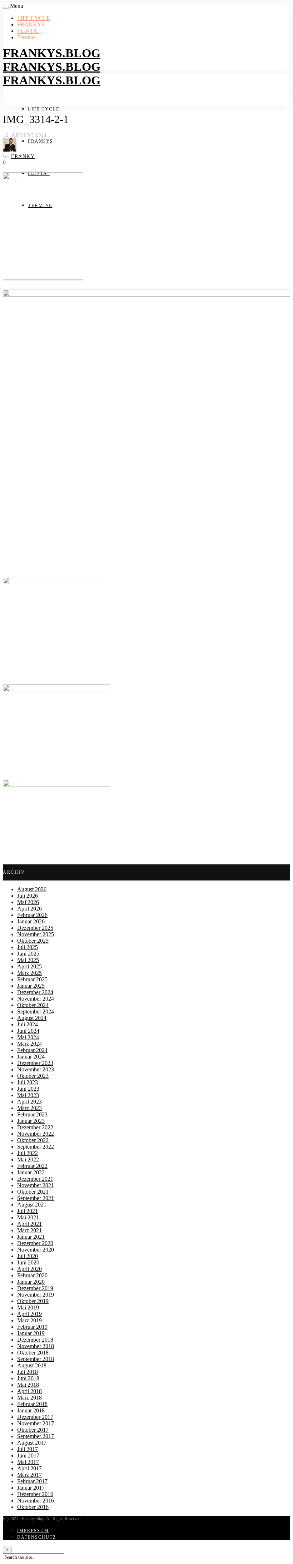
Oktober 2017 (33, 1430)
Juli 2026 (27, 896)
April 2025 (29, 966)
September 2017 (35, 1436)
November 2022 (35, 1134)
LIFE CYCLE (33, 18)
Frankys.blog (51, 53)
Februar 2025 (32, 979)
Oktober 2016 (33, 1507)
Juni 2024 (28, 1031)
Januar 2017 (31, 1488)
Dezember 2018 (35, 1340)
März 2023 (29, 1108)
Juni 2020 (28, 1262)
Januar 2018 (31, 1410)
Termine (26, 37)
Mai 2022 (28, 1159)
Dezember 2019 (35, 1288)
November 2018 (35, 1346)
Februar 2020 (32, 1275)
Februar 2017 (32, 1481)
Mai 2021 (28, 1217)
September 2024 (35, 1011)
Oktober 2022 (33, 1140)
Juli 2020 (27, 1256)
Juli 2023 (27, 1082)
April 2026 (29, 909)
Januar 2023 (31, 1121)
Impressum (33, 1530)
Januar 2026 (31, 921)
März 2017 (29, 1475)
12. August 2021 (25, 135)
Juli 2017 (27, 1449)
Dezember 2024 (35, 992)
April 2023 (29, 1102)
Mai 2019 (28, 1307)
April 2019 (29, 1314)
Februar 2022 (32, 1166)
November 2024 (35, 999)
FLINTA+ (29, 31)
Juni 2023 (28, 1089)
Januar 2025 (31, 986)
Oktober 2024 (33, 1005)
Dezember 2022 (35, 1127)
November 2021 (35, 1185)
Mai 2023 (28, 1095)
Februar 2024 (32, 1050)
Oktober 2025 (33, 941)
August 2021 (31, 1205)
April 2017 (29, 1468)
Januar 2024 (31, 1057)
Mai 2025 (28, 960)
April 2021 (29, 1224)
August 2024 (31, 1018)
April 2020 (29, 1269)
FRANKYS (31, 24)
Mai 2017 (28, 1462)
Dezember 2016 (35, 1494)
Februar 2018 (32, 1404)
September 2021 (35, 1198)
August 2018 (31, 1365)
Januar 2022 (31, 1172)
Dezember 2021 (35, 1179)
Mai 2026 (28, 902)
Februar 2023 (32, 1114)
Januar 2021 (31, 1237)
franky (23, 156)
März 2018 (29, 1398)
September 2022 (35, 1147)
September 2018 (35, 1359)
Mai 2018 (28, 1385)
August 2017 (31, 1443)
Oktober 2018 (33, 1353)
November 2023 (35, 1069)
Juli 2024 (27, 1024)
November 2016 (35, 1501)
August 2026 (31, 889)
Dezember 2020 (35, 1243)
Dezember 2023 (35, 1063)
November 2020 (35, 1250)
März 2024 (29, 1044)
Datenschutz (36, 1537)
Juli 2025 (27, 947)
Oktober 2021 (33, 1192)
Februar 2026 (32, 915)
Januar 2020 (31, 1282)
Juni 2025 (28, 954)
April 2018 (29, 1391)
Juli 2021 (27, 1211)
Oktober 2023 (33, 1076)
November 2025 (35, 934)
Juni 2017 (28, 1455)
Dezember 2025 (35, 928)
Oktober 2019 (33, 1301)
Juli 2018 (27, 1372)
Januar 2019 (31, 1333)
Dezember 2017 (35, 1417)
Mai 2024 (28, 1037)
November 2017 (35, 1423)
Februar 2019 (32, 1327)
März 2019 (29, 1320)
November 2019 (35, 1295)
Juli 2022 (27, 1153)
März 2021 (29, 1230)
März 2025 (29, 973)
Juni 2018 (28, 1378)
